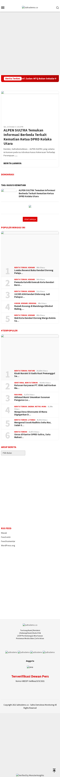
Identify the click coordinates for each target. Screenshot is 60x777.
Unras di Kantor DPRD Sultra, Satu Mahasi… (32, 436)
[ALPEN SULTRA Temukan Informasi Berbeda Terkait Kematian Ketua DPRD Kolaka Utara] (30, 107)
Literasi (31, 420)
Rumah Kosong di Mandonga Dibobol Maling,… (33, 307)
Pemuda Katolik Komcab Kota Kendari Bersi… (34, 283)
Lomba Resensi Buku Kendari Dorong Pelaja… (33, 271)
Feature (31, 371)
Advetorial (19, 383)
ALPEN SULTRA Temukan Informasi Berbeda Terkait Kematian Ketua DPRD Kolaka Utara (28, 137)
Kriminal (32, 303)
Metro (38, 406)
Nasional (18, 395)
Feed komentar (8, 541)
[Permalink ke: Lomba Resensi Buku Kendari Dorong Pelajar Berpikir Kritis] (30, 247)
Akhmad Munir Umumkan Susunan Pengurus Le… (32, 398)
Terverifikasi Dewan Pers (30, 676)
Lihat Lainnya (30, 219)
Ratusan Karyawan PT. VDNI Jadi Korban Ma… (35, 387)
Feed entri (6, 537)
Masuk (4, 532)
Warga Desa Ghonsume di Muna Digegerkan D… (30, 413)
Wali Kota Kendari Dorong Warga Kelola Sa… (35, 319)
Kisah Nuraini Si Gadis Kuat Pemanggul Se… (34, 375)
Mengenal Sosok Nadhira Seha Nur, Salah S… (32, 424)
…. (16, 155)
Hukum (17, 303)
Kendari (31, 267)
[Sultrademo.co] (30, 7)
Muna (44, 406)
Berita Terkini (20, 267)
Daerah (31, 406)
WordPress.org (8, 545)
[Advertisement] (30, 43)
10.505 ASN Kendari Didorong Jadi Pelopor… (32, 295)
